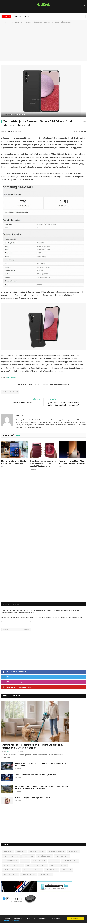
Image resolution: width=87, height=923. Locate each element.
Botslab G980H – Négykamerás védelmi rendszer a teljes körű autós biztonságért (40, 764)
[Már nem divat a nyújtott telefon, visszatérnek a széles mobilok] (14, 449)
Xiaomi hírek (66, 870)
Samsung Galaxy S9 (58, 865)
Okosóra (25, 860)
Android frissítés (37, 851)
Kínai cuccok (28, 856)
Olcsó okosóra (39, 860)
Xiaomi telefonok (28, 874)
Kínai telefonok (62, 856)
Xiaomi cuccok (51, 870)
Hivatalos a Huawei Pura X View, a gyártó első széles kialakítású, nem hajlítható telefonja (43, 463)
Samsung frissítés (70, 860)
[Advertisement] (43, 45)
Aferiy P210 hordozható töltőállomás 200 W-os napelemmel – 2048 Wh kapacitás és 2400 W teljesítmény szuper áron (41, 787)
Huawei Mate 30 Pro (11, 856)
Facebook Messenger (56, 851)
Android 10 (21, 851)
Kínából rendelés (44, 856)
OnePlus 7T (53, 860)
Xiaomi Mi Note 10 (10, 874)
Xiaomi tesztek (45, 874)
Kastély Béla (11, 751)
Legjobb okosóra (10, 860)
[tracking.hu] (19, 892)
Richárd (9, 132)
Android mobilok (80, 132)
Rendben (75, 918)
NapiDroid (43, 4)
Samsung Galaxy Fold (32, 870)
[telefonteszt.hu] (54, 892)
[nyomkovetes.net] (19, 904)
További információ (11, 920)
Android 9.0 (7, 851)
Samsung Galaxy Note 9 (12, 865)
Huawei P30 (73, 851)
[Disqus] (43, 505)
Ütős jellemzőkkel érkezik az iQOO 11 (26, 403)
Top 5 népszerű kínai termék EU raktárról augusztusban (35, 775)
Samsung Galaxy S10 (11, 870)
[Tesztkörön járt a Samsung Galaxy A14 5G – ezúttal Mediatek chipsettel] (43, 91)
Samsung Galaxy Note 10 (36, 865)
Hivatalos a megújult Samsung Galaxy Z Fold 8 (32, 798)
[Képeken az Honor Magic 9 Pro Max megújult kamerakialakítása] (72, 449)
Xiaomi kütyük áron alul (21, 16)
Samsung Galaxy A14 (10, 392)
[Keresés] (85, 5)
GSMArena (11, 378)
